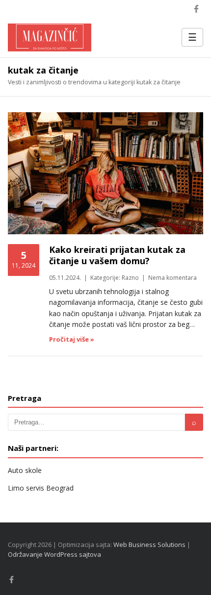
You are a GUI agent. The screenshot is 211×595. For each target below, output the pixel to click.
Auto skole (25, 470)
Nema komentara (172, 277)
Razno (130, 277)
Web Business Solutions (149, 544)
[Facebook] (196, 9)
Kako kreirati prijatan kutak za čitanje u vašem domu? (117, 255)
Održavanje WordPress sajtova (54, 554)
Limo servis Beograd (41, 488)
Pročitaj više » (71, 339)
